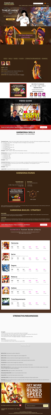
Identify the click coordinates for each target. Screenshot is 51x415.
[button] (40, 187)
